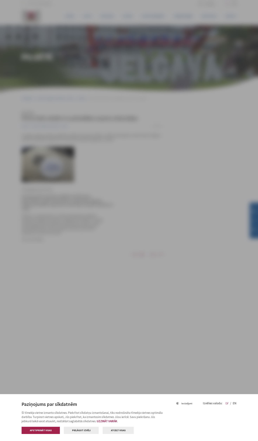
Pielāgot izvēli (81, 430)
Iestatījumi (186, 403)
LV (227, 403)
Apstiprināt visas (41, 430)
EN (234, 403)
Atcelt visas (118, 430)
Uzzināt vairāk (107, 421)
